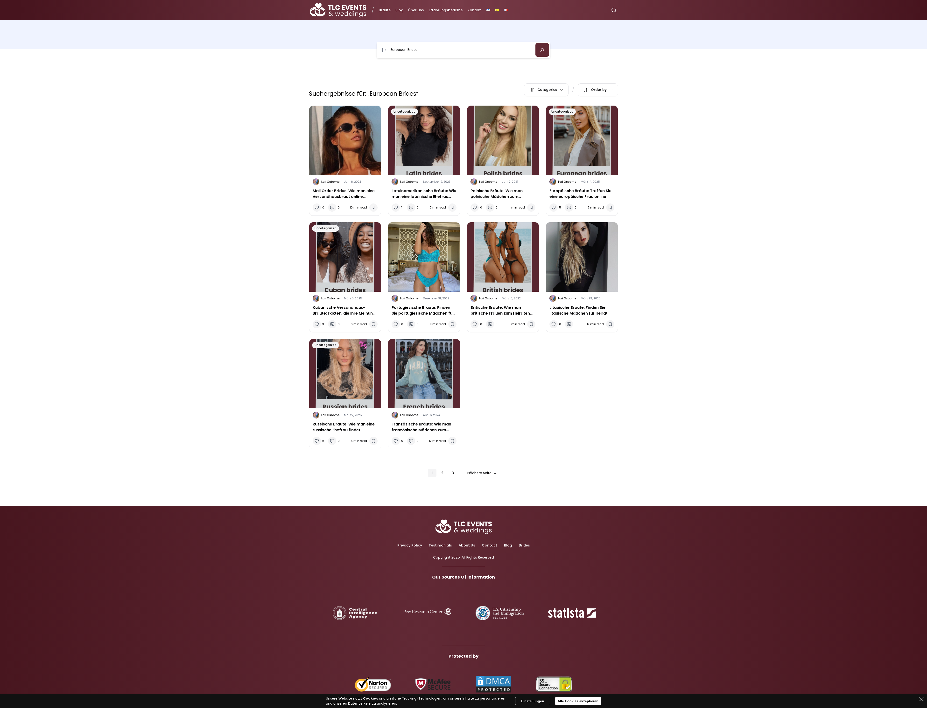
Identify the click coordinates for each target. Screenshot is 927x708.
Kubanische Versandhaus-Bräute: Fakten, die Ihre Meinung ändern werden (344, 310)
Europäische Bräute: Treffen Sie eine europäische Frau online (580, 193)
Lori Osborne (330, 182)
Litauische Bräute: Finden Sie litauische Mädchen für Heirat (578, 310)
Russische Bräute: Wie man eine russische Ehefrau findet (344, 427)
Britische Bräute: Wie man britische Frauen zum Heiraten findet (500, 310)
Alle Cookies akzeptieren (578, 701)
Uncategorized (404, 111)
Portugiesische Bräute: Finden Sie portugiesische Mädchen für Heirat (423, 310)
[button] (546, 90)
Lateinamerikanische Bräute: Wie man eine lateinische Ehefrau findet (424, 194)
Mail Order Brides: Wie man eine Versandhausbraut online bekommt (344, 194)
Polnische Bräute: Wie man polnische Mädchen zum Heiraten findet (497, 194)
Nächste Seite (482, 473)
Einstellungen (532, 701)
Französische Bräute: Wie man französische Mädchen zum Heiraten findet (421, 427)
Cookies (370, 698)
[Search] (542, 50)
